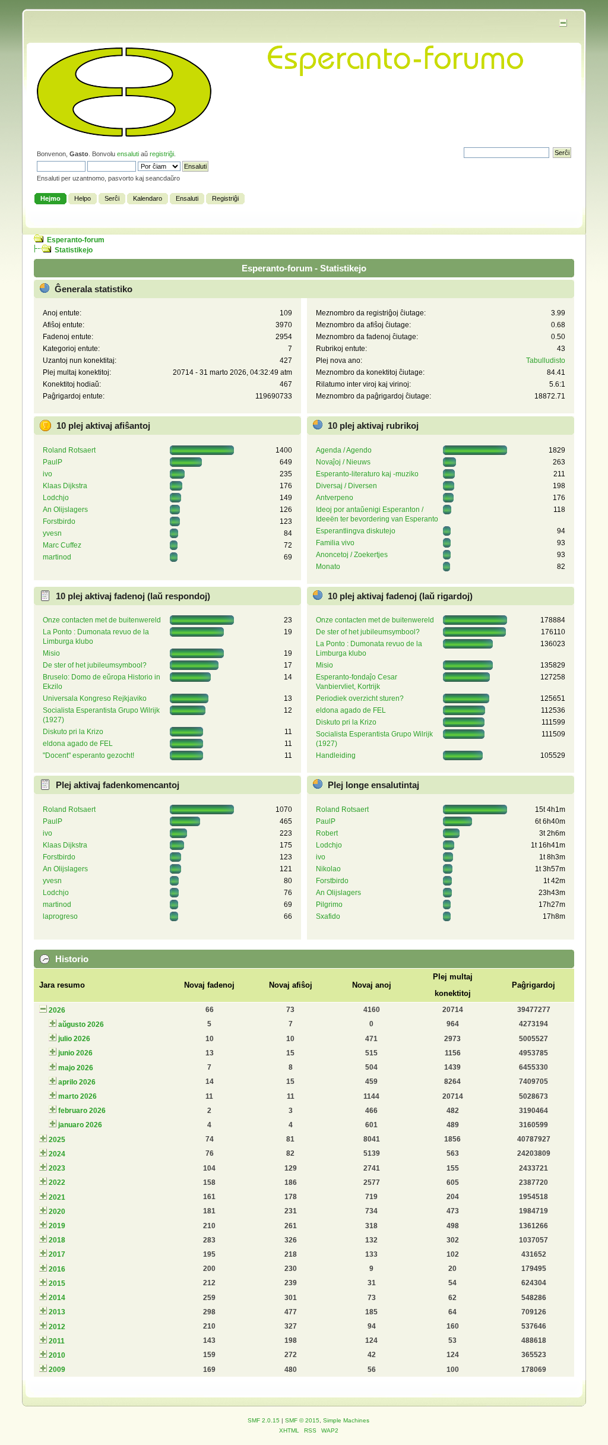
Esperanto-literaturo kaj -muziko (367, 474)
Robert (327, 833)
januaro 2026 (80, 1125)
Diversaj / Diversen (346, 486)
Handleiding (336, 755)
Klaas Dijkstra (65, 486)
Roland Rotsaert (69, 450)
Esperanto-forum (75, 240)
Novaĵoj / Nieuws (343, 462)
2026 (57, 1010)
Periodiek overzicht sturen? (360, 698)
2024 (57, 1154)
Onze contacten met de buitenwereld (102, 620)
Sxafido (328, 916)
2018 (57, 1240)
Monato (328, 566)
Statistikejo (74, 250)
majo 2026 (75, 1068)
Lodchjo (56, 498)
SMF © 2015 (302, 1420)
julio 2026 (74, 1039)
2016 (57, 1269)
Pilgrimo (329, 904)
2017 (57, 1254)
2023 (57, 1168)
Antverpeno (334, 498)
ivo (47, 474)
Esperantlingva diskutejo (355, 531)
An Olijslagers (65, 509)
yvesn (52, 533)
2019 (57, 1226)
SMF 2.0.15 (264, 1420)
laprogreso (60, 916)
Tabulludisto (545, 360)
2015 (57, 1283)
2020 (57, 1211)
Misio (51, 653)
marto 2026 (77, 1096)
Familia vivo (335, 543)
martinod (57, 557)
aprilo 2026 (77, 1082)
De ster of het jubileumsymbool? (95, 665)
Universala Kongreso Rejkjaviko (95, 698)
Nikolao (328, 869)
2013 (57, 1312)
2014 (57, 1298)
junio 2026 (75, 1053)
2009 (57, 1369)
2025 (57, 1140)
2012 (57, 1327)
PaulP (52, 462)
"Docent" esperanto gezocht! (88, 755)
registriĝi (162, 153)
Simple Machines (346, 1420)
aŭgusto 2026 (81, 1024)
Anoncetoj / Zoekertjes (352, 555)
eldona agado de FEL (78, 743)
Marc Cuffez (62, 545)
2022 (57, 1182)
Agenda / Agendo (344, 450)
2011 (57, 1341)
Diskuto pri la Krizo (73, 732)
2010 (57, 1355)
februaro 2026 (82, 1110)
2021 (57, 1197)
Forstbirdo (59, 521)
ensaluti (128, 153)
